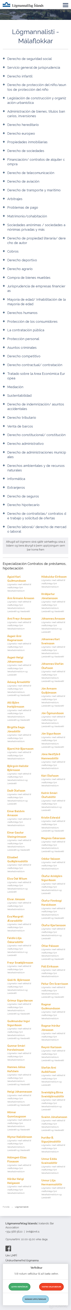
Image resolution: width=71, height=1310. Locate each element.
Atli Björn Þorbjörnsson (19, 711)
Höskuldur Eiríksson (54, 581)
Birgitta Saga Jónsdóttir (19, 734)
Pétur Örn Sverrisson (54, 990)
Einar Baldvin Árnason (19, 818)
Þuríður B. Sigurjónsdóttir (53, 1144)
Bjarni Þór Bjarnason (20, 753)
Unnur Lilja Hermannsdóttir (53, 1189)
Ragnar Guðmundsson (53, 1011)
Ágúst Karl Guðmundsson (19, 583)
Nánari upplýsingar (35, 1299)
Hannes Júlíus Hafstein (19, 1076)
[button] (65, 4)
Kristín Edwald (53, 824)
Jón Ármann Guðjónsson (53, 697)
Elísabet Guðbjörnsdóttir (19, 864)
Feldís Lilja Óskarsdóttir (19, 947)
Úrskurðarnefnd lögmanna (22, 1260)
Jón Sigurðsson (53, 740)
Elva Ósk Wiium (19, 885)
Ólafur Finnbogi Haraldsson (53, 909)
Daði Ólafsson (19, 797)
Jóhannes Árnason (53, 625)
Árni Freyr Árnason (19, 623)
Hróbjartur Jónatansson (53, 603)
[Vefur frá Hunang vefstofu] (58, 1307)
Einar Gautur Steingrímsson (19, 841)
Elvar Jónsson (19, 904)
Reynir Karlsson (53, 1054)
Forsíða (6, 1207)
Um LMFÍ (11, 1255)
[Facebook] (8, 1248)
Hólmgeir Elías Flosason (19, 1164)
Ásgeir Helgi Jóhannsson (19, 666)
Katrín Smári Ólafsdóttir (53, 802)
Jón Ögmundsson (53, 720)
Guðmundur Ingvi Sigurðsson (19, 1030)
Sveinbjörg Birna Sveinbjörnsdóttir (53, 1101)
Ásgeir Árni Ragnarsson (19, 643)
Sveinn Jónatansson (54, 1123)
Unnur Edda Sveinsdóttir (53, 1165)
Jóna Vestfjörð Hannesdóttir (53, 761)
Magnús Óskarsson (53, 845)
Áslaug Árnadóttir (19, 688)
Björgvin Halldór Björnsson (19, 775)
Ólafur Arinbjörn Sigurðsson (53, 885)
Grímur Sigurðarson (20, 1007)
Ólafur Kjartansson (53, 932)
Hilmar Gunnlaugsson (19, 1121)
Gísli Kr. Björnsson (19, 986)
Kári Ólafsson (53, 780)
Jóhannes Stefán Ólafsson (53, 672)
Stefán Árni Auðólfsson (53, 1076)
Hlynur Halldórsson (19, 1143)
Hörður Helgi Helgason (19, 1186)
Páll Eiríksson (53, 971)
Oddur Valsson (53, 863)
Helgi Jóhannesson (19, 1098)
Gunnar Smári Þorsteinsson (19, 1052)
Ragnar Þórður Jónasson (53, 1032)
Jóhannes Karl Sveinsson (53, 648)
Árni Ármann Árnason (20, 605)
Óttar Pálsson (53, 952)
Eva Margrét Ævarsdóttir (19, 923)
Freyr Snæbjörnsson (20, 967)
